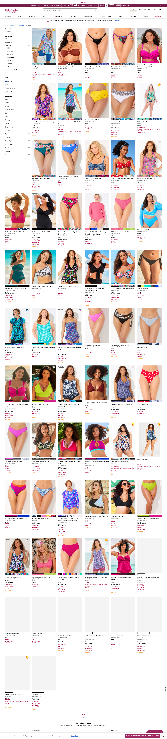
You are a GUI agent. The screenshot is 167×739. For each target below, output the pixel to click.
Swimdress (10, 60)
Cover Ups (10, 51)
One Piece (10, 54)
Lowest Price (10, 92)
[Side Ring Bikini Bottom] (97, 100)
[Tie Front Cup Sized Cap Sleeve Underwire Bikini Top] (97, 267)
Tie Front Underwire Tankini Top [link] (41, 232)
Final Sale (8, 67)
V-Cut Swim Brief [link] (142, 405)
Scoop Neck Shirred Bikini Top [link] (67, 695)
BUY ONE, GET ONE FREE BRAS (77, 1)
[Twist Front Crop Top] (44, 673)
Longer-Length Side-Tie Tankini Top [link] (96, 578)
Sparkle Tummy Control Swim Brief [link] (148, 519)
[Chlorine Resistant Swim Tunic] (17, 325)
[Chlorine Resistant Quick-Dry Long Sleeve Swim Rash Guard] (97, 210)
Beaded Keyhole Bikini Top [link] (93, 179)
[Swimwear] (29, 45)
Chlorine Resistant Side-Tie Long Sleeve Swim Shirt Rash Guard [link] (68, 520)
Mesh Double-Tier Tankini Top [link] (14, 695)
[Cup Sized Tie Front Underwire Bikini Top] (97, 614)
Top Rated (10, 85)
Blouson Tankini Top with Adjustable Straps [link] (69, 123)
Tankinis (9, 64)
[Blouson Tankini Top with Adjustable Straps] (70, 100)
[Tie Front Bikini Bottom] (70, 614)
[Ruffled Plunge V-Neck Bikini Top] (17, 210)
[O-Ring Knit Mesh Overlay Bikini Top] (97, 382)
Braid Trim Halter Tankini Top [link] (146, 179)
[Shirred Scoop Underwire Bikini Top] (123, 157)
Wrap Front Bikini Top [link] (144, 230)
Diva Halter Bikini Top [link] (117, 517)
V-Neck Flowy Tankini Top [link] (13, 578)
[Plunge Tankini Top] (123, 614)
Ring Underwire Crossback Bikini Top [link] (148, 695)
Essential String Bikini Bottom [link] (40, 519)
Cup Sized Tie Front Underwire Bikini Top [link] (96, 637)
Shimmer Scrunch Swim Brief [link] (93, 67)
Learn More (117, 20)
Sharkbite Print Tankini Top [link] (119, 462)
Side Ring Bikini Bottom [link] (92, 120)
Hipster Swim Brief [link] (116, 122)
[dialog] (160, 5)
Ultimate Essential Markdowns (14, 70)
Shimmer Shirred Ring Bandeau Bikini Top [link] (16, 406)
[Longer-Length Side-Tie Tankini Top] (97, 555)
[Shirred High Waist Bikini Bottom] (70, 157)
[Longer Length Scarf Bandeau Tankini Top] (70, 325)
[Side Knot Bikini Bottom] (17, 614)
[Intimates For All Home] (11, 11)
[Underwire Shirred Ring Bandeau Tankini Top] (123, 555)
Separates (10, 57)
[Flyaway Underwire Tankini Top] (123, 673)
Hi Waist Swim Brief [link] (143, 122)
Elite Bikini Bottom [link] (142, 348)
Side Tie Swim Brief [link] (143, 289)
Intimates (8, 39)
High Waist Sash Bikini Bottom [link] (41, 179)
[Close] (163, 736)
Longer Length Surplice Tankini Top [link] (69, 287)
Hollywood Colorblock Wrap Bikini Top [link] (96, 517)
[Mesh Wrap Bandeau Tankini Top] (17, 267)
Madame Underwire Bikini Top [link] (41, 462)
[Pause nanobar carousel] (81, 2)
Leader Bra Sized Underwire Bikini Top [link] (122, 289)
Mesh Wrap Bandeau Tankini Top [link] (15, 289)
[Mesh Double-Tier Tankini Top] (17, 673)
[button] (83, 1)
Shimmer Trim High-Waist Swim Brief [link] (16, 519)
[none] (44, 45)
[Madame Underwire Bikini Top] (44, 439)
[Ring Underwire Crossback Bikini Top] (149, 673)
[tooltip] (34, 5)
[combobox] (70, 10)
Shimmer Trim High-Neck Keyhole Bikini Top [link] (97, 463)
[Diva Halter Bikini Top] (123, 497)
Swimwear (21, 25)
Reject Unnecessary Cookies (136, 736)
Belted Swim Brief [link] (37, 634)
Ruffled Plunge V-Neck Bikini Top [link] (15, 232)
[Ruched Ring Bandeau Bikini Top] (70, 45)
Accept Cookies (153, 736)
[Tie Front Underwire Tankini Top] (44, 210)
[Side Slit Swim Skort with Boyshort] (149, 555)
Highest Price (11, 88)
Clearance (13, 25)
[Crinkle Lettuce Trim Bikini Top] (44, 555)
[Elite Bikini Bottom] (149, 325)
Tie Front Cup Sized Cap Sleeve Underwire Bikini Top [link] (94, 290)
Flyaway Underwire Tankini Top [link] (120, 693)
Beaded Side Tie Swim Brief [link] (119, 67)
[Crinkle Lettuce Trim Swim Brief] (123, 210)
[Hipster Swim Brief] (123, 100)
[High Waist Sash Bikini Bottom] (44, 157)
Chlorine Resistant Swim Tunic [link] (14, 348)
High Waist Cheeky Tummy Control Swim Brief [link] (68, 579)
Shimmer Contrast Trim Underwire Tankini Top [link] (147, 637)
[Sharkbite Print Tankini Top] (123, 439)
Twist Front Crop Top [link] (38, 695)
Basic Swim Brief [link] (142, 460)
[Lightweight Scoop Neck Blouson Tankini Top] (70, 382)
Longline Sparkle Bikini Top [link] (40, 405)
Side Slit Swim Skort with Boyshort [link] (148, 578)
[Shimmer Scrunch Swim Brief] (97, 45)
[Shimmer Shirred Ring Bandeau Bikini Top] (17, 382)
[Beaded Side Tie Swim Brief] (123, 45)
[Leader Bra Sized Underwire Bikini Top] (123, 267)
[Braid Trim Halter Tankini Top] (149, 157)
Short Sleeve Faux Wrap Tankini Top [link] (43, 122)
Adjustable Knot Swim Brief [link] (93, 346)
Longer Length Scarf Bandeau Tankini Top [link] (69, 349)
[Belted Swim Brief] (44, 614)
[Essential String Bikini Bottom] (44, 497)
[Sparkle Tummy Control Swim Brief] (149, 497)
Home (6, 25)
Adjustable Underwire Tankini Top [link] (121, 405)
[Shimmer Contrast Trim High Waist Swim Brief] (70, 210)
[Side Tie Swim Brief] (149, 267)
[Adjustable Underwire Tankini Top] (123, 382)
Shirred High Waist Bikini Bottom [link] (68, 177)
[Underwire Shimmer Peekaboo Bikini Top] (70, 439)
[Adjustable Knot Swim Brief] (97, 325)
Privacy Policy (74, 736)
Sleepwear (8, 42)
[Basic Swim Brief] (149, 439)
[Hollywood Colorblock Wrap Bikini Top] (97, 497)
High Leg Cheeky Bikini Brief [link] (13, 462)
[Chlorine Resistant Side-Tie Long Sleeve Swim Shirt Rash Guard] (70, 497)
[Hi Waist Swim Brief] (149, 100)
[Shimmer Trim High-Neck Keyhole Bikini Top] (97, 439)
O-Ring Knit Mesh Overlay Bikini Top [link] (96, 403)
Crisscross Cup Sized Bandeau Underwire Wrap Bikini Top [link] (146, 66)
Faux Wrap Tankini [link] (37, 67)
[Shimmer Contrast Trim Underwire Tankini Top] (149, 614)
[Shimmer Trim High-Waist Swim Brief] (17, 497)
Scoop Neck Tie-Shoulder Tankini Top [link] (43, 348)
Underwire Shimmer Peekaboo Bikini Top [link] (69, 463)
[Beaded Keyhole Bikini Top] (97, 157)
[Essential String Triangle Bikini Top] (97, 673)
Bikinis (8, 48)
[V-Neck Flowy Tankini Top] (17, 555)
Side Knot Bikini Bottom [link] (12, 634)
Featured (9, 81)
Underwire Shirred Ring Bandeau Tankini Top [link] (121, 579)
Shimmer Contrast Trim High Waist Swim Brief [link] (68, 233)
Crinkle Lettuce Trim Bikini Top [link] (41, 578)
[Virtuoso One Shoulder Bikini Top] (44, 267)
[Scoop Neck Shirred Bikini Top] (70, 673)
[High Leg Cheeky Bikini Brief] (17, 439)
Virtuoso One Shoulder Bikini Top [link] (42, 287)
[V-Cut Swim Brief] (149, 382)
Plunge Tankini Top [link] (117, 636)
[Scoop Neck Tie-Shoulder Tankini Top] (44, 325)
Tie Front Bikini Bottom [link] (65, 636)
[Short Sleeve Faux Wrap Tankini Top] (44, 100)
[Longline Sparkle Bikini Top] (44, 382)
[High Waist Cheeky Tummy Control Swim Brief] (70, 555)
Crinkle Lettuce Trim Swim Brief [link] (120, 232)
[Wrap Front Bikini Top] (149, 210)
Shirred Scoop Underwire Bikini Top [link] (122, 179)
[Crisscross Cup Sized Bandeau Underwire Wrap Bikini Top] (149, 45)
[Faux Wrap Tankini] (44, 45)
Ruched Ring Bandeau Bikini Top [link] (68, 67)
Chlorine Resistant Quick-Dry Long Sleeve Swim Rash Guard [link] (95, 233)
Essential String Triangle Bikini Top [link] (95, 695)
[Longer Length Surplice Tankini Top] (70, 267)
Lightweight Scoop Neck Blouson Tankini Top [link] (68, 406)
